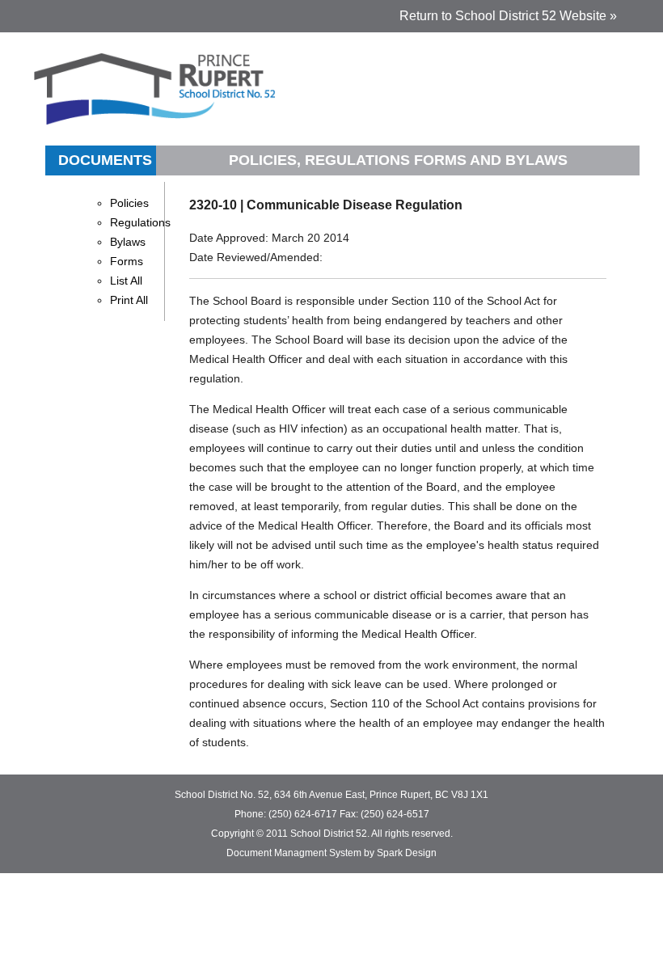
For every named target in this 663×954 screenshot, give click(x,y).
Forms (126, 261)
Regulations (140, 222)
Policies (129, 202)
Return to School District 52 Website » (508, 16)
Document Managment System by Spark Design (331, 853)
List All (126, 280)
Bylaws (128, 241)
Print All (129, 299)
